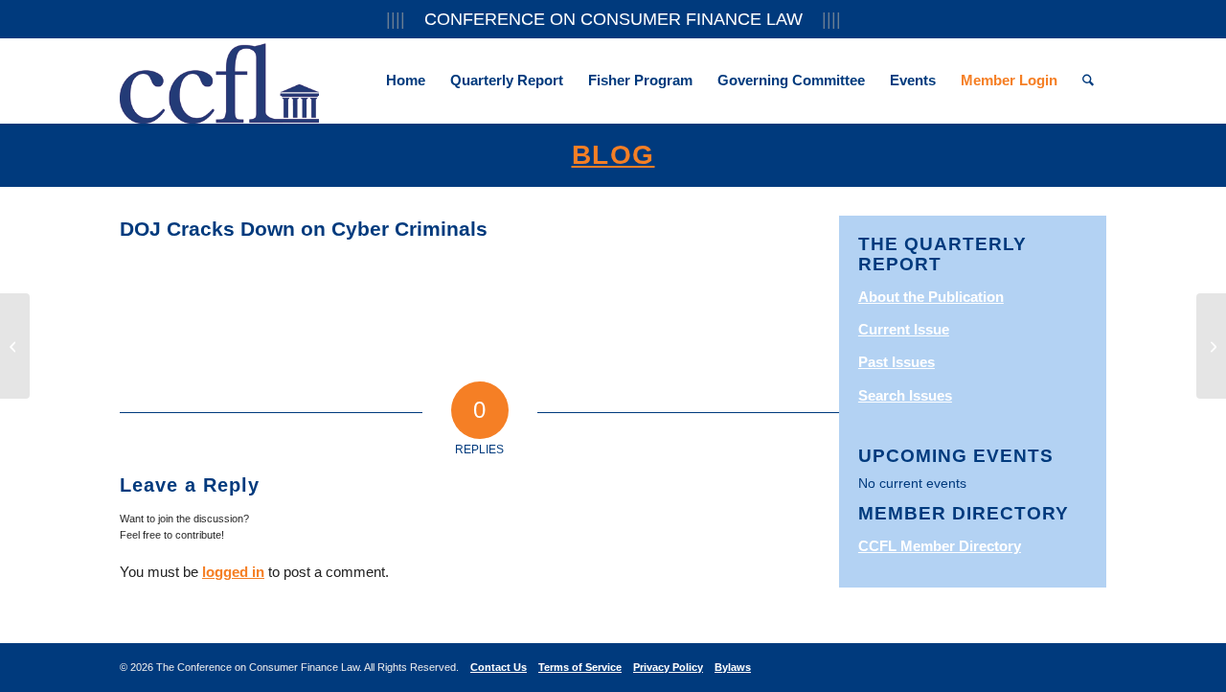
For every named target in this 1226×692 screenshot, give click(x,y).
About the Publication (931, 296)
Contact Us (498, 667)
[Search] (1088, 80)
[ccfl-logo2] (219, 80)
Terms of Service (580, 667)
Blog (613, 155)
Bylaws (733, 667)
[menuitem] (406, 80)
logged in (233, 572)
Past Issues (896, 362)
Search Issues (905, 395)
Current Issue (903, 329)
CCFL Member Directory (939, 546)
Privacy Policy (668, 667)
